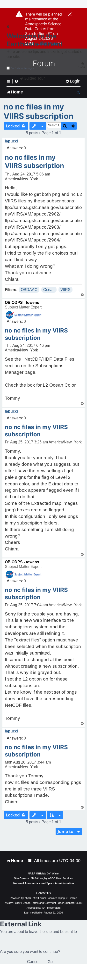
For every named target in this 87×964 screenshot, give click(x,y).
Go (50, 962)
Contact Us (43, 893)
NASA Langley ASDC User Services (52, 878)
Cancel (33, 962)
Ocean (49, 290)
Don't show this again (23, 68)
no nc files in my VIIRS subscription (38, 111)
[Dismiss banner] (70, 14)
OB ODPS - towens (22, 302)
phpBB (28, 898)
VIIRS (65, 290)
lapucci (11, 141)
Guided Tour (34, 78)
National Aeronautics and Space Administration (43, 883)
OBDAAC (29, 290)
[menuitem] (72, 81)
